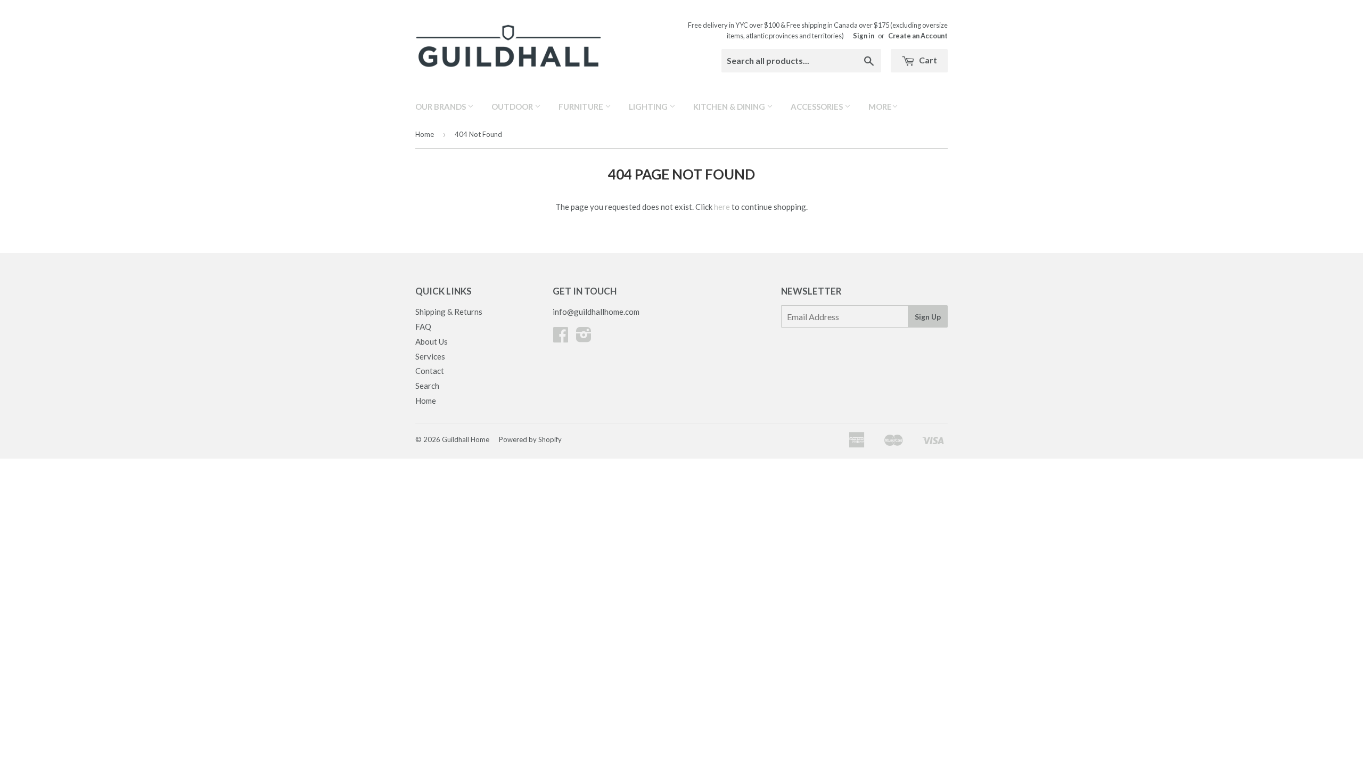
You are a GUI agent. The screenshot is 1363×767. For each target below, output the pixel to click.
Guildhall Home (465, 439)
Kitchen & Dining (730, 106)
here (722, 206)
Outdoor (513, 106)
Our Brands (441, 106)
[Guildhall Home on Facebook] (561, 337)
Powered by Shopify (530, 439)
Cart (927, 60)
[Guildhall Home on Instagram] (584, 337)
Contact (429, 371)
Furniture (582, 106)
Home (424, 134)
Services (430, 356)
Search (427, 385)
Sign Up (928, 316)
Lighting (649, 106)
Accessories (817, 106)
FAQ (423, 326)
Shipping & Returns (448, 311)
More (880, 106)
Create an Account (918, 35)
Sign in (863, 35)
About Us (431, 341)
